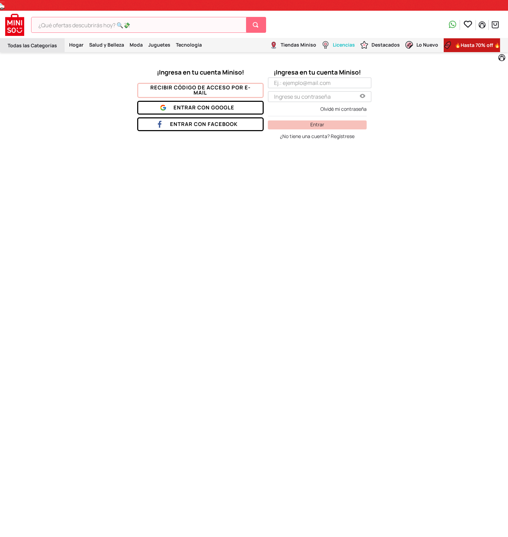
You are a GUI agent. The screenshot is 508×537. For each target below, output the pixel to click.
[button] (362, 96)
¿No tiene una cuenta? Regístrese (317, 136)
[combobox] (148, 25)
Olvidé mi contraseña (343, 109)
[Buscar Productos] (257, 25)
